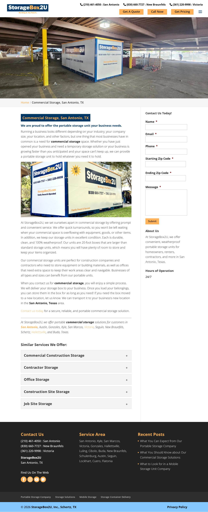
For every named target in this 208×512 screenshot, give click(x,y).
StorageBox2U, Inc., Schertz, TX (53, 507)
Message (153, 187)
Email (151, 134)
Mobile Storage (87, 497)
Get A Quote (131, 11)
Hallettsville (39, 332)
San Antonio (29, 327)
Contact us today (32, 311)
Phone (151, 146)
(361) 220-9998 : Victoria (187, 4)
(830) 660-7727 (31, 446)
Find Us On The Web (35, 472)
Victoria (89, 327)
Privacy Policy (177, 507)
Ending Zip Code (158, 173)
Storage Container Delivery (116, 497)
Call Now (157, 11)
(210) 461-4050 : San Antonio (101, 4)
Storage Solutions (65, 497)
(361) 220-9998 (31, 451)
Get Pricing (182, 11)
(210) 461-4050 (31, 441)
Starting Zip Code (159, 158)
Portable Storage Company (36, 497)
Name (151, 122)
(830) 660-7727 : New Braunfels (146, 4)
